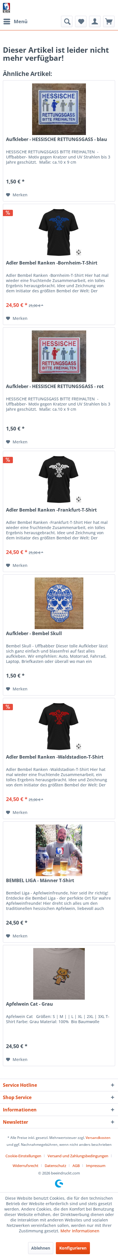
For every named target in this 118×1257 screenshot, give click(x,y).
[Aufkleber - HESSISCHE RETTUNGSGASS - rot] (59, 356)
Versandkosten (98, 1137)
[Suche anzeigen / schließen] (66, 21)
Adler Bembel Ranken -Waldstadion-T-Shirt (54, 757)
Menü (20, 21)
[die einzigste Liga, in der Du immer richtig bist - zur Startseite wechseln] (6, 8)
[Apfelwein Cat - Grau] (59, 974)
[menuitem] (15, 21)
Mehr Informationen (79, 1230)
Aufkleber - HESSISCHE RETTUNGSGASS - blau (56, 139)
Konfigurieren (72, 1248)
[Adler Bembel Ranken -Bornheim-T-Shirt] (59, 233)
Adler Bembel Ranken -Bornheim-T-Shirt (51, 263)
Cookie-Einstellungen (23, 1155)
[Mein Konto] (95, 21)
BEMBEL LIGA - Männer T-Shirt (40, 881)
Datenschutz (55, 1165)
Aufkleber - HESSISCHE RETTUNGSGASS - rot (55, 386)
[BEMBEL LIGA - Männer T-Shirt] (59, 850)
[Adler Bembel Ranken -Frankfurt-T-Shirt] (59, 480)
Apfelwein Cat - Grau (29, 1004)
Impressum (95, 1165)
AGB (76, 1165)
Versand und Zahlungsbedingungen (78, 1155)
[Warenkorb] (109, 21)
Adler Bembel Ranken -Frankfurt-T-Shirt (51, 510)
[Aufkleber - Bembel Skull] (59, 603)
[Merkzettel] (80, 21)
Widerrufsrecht (25, 1165)
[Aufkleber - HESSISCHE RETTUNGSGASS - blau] (59, 109)
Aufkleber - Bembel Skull (34, 634)
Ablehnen (40, 1248)
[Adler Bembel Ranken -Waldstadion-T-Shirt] (59, 727)
